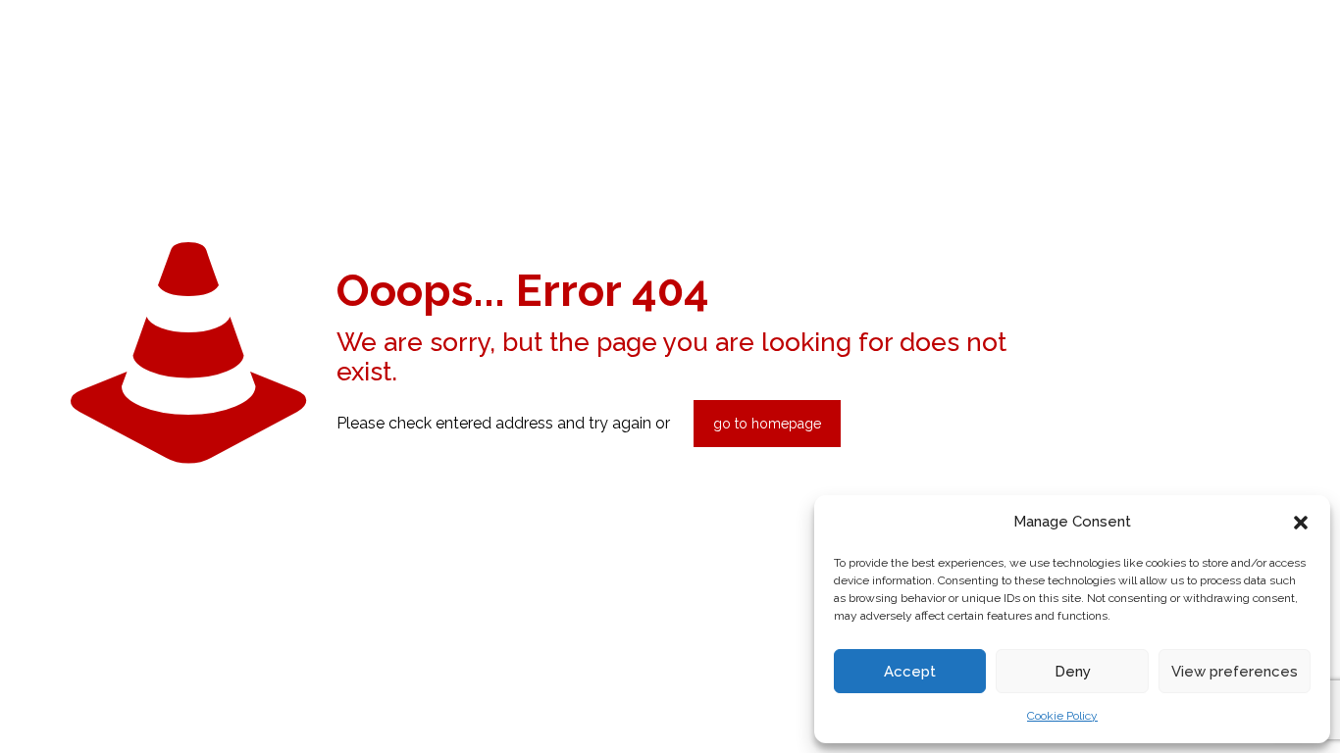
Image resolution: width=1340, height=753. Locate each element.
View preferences (1234, 671)
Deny (1073, 671)
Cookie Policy (1062, 716)
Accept (910, 671)
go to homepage (767, 423)
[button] (1301, 522)
